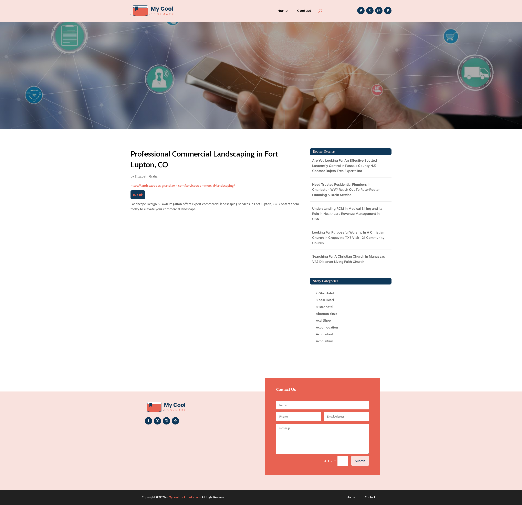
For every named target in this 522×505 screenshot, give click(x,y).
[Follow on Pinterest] (388, 10)
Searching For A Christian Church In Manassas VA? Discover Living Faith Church (348, 259)
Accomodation (327, 327)
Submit (360, 461)
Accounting (324, 341)
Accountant (324, 334)
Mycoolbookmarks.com (185, 497)
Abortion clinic (326, 314)
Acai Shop (323, 320)
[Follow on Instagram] (379, 10)
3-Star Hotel (325, 300)
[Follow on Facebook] (361, 10)
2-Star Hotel (325, 293)
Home (283, 10)
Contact (304, 10)
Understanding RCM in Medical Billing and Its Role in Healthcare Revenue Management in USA (347, 213)
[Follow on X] (370, 10)
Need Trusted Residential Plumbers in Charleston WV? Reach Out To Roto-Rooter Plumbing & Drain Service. (346, 189)
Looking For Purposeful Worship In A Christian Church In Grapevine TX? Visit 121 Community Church (348, 237)
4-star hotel (324, 307)
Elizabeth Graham (147, 176)
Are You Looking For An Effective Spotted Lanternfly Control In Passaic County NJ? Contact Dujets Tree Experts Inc (344, 165)
